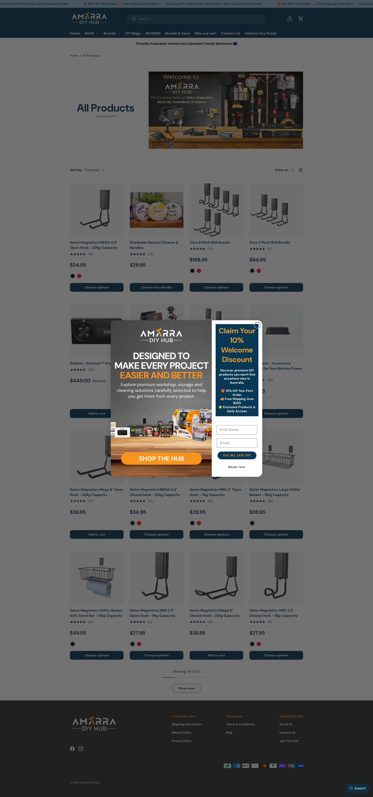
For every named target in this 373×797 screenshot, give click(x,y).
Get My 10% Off (237, 455)
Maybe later (237, 467)
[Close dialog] (257, 325)
